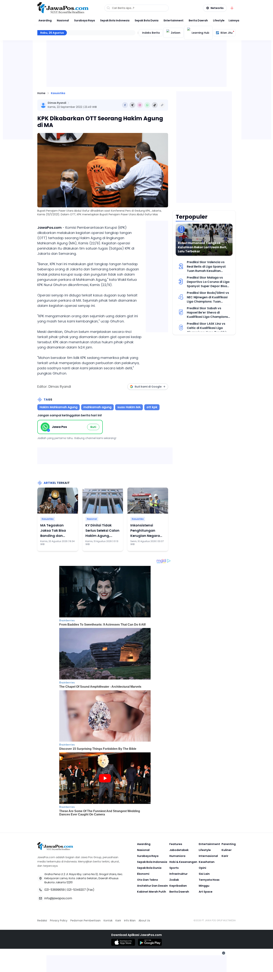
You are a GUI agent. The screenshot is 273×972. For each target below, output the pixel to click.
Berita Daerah (198, 20)
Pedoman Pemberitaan (85, 920)
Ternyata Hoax (209, 880)
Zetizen (175, 33)
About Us (144, 920)
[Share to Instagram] (140, 105)
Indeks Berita (151, 33)
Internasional (208, 856)
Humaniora (177, 856)
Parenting (229, 844)
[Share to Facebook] (125, 105)
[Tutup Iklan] (223, 953)
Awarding (45, 20)
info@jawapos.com (58, 898)
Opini (202, 868)
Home (41, 93)
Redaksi (42, 920)
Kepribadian (178, 886)
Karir (225, 856)
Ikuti (93, 427)
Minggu (204, 886)
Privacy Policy (58, 920)
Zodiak (174, 880)
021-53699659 (54, 890)
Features (175, 844)
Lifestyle (219, 20)
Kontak (108, 920)
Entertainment (173, 20)
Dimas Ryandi (57, 103)
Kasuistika (58, 93)
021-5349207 (76, 890)
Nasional (63, 20)
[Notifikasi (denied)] (232, 8)
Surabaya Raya (84, 20)
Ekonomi (143, 874)
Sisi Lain (204, 874)
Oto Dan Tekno (147, 880)
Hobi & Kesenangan (183, 862)
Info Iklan (130, 920)
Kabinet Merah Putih (151, 892)
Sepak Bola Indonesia (114, 20)
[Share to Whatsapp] (147, 105)
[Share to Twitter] (132, 105)
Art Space (205, 892)
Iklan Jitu (226, 33)
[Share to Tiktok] (155, 105)
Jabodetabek (178, 850)
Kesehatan (206, 862)
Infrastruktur (178, 874)
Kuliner (227, 850)
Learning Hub (200, 33)
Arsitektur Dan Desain (152, 886)
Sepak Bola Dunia (146, 20)
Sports (174, 868)
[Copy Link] (162, 105)
